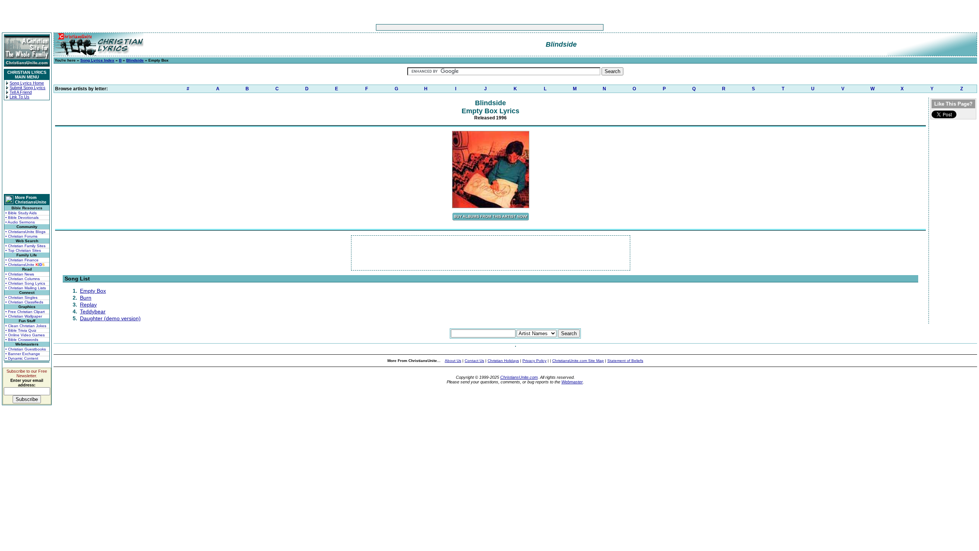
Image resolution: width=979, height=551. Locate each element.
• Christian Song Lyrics (25, 283)
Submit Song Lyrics (28, 87)
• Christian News (19, 274)
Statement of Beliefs (625, 361)
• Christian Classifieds (24, 302)
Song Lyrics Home (27, 83)
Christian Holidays (503, 361)
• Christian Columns (22, 279)
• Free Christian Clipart (25, 312)
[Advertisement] (465, 27)
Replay (88, 305)
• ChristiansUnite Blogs (25, 232)
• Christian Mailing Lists (25, 288)
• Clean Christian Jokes (25, 326)
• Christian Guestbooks (25, 349)
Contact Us (474, 361)
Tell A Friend (21, 92)
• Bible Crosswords (21, 339)
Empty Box (93, 291)
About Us (453, 361)
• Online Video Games (25, 335)
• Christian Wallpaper (23, 316)
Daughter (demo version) (110, 318)
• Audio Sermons (20, 222)
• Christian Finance (22, 260)
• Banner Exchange (22, 354)
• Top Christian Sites (23, 250)
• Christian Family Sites (25, 246)
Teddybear (93, 311)
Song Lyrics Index (97, 60)
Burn (85, 298)
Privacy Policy (534, 361)
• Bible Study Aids (21, 213)
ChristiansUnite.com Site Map (578, 361)
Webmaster (572, 382)
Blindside (135, 60)
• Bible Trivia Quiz (20, 330)
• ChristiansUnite (25, 264)
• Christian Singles (21, 297)
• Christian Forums (21, 236)
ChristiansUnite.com (519, 377)
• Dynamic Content (21, 358)
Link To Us (19, 97)
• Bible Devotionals (22, 217)
